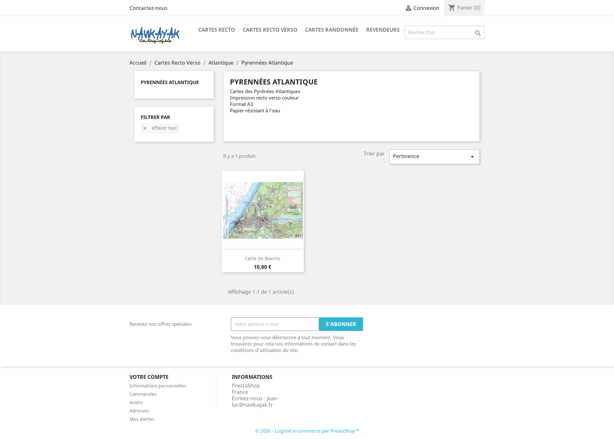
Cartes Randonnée (331, 29)
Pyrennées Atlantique (170, 82)
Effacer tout (159, 128)
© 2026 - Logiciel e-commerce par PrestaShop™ (307, 430)
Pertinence (434, 157)
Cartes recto (216, 29)
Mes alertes (142, 419)
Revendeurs (383, 29)
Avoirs (136, 402)
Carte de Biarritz (262, 258)
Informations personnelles (158, 386)
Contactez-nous (149, 8)
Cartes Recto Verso (270, 29)
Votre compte (149, 376)
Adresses (139, 411)
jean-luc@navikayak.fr (255, 401)
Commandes (143, 394)
